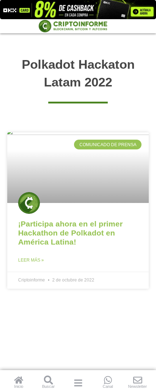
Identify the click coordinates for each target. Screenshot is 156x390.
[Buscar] (48, 380)
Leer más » (31, 260)
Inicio (18, 386)
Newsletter (137, 386)
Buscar (48, 386)
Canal (108, 386)
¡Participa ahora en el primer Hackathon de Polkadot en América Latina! (70, 233)
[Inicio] (18, 380)
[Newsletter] (137, 380)
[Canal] (107, 380)
